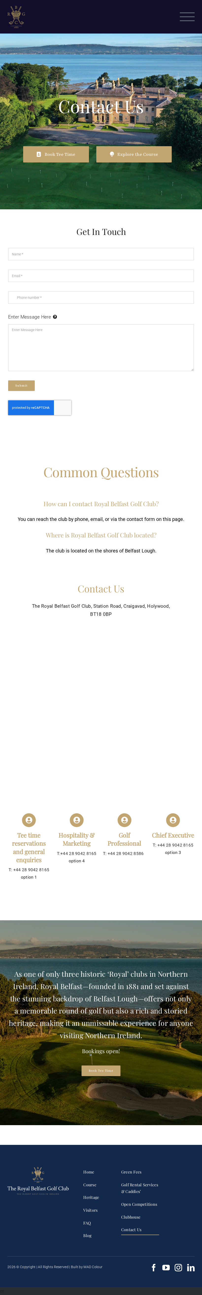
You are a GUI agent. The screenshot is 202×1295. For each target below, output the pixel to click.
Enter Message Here (29, 317)
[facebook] (153, 1267)
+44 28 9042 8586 (125, 853)
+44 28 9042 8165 (31, 869)
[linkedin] (191, 1267)
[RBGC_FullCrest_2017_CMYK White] (38, 1169)
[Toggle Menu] (187, 16)
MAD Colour (93, 1267)
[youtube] (166, 1267)
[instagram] (178, 1267)
